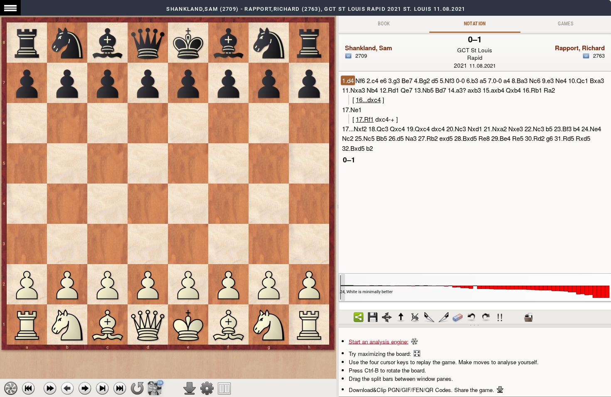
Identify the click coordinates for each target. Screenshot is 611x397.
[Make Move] (84, 388)
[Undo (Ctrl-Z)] (472, 317)
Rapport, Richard (580, 47)
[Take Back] (67, 388)
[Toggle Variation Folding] (387, 317)
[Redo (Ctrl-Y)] (486, 317)
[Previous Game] (28, 388)
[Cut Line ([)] (429, 317)
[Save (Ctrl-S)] (373, 317)
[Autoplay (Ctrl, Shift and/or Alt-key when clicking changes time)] (50, 388)
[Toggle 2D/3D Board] (155, 388)
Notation (475, 24)
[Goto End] (102, 388)
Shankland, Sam (368, 47)
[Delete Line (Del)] (415, 317)
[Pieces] (207, 388)
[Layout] (224, 388)
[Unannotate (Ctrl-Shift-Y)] (458, 317)
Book (384, 24)
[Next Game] (119, 388)
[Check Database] (528, 317)
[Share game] (359, 317)
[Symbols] (500, 317)
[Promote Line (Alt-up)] (401, 317)
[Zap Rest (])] (443, 317)
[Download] (189, 388)
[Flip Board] (137, 388)
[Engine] (10, 388)
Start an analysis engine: (379, 341)
